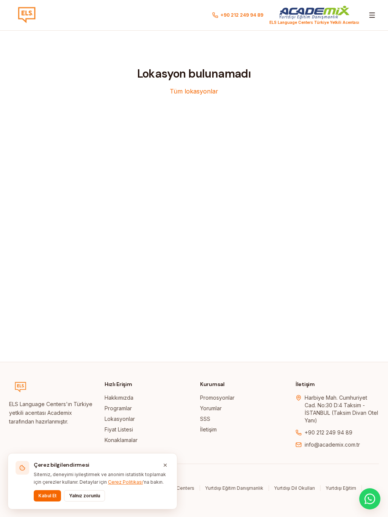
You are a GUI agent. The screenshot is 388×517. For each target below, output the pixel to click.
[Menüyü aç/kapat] (372, 15)
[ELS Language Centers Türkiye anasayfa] (26, 15)
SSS (205, 419)
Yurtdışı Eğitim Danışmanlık (234, 488)
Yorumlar (211, 408)
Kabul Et (47, 495)
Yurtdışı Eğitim (340, 488)
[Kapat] (165, 465)
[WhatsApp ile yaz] (369, 498)
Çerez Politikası (125, 482)
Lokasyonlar (120, 419)
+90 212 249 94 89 (328, 432)
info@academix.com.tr (332, 444)
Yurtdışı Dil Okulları (294, 488)
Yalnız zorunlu (84, 495)
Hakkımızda (119, 397)
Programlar (118, 408)
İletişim (208, 429)
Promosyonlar (217, 397)
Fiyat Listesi (119, 429)
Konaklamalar (121, 440)
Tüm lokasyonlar (194, 91)
